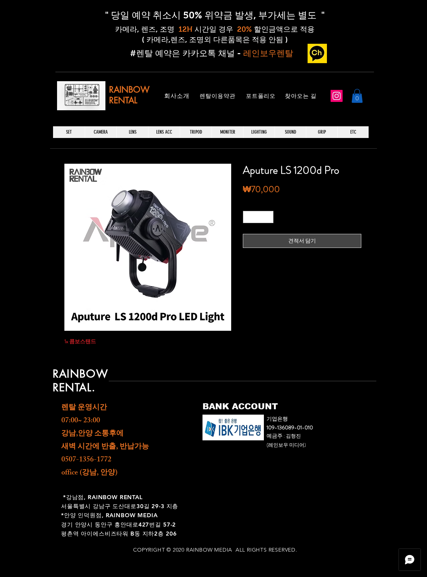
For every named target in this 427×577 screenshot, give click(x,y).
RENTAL (123, 100)
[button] (357, 96)
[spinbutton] (258, 217)
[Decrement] (248, 217)
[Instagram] (337, 96)
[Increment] (268, 217)
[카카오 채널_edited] (317, 53)
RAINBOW (129, 89)
